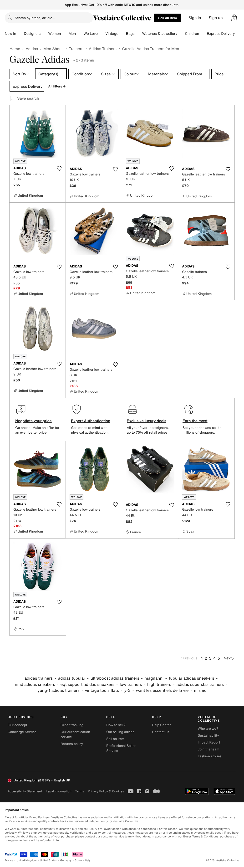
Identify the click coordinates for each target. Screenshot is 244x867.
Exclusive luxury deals (146, 421)
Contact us (160, 731)
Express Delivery (221, 33)
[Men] (79, 34)
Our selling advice (120, 731)
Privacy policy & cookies (106, 791)
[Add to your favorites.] (59, 168)
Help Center (161, 725)
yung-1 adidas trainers (58, 690)
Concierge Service (22, 731)
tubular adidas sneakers (191, 678)
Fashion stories (209, 756)
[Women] (65, 34)
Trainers (76, 48)
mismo (200, 690)
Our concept (17, 725)
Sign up (216, 17)
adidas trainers (39, 678)
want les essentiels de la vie (162, 690)
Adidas (31, 48)
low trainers (131, 684)
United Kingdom (27, 860)
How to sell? (116, 725)
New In (10, 33)
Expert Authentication (90, 421)
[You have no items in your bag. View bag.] (234, 18)
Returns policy (72, 743)
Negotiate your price (33, 421)
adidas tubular (71, 678)
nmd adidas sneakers (35, 684)
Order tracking (72, 725)
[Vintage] (122, 34)
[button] (234, 18)
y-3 (127, 690)
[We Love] (101, 34)
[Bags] (138, 34)
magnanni (154, 678)
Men (72, 33)
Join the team (208, 749)
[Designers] (44, 34)
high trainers (159, 684)
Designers (32, 33)
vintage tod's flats (102, 690)
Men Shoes (53, 48)
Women (54, 33)
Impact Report (209, 742)
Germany (65, 860)
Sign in (194, 17)
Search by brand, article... (35, 17)
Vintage (111, 33)
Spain (78, 860)
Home (15, 48)
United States (48, 860)
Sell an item (167, 17)
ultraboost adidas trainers (115, 678)
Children (192, 33)
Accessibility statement (25, 791)
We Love (90, 33)
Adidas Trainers (103, 48)
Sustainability (208, 735)
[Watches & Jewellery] (181, 34)
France (9, 860)
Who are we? (208, 728)
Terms (79, 791)
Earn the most (195, 421)
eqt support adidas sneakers (87, 684)
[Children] (203, 34)
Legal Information (58, 791)
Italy (88, 860)
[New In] (20, 34)
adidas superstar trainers (200, 684)
